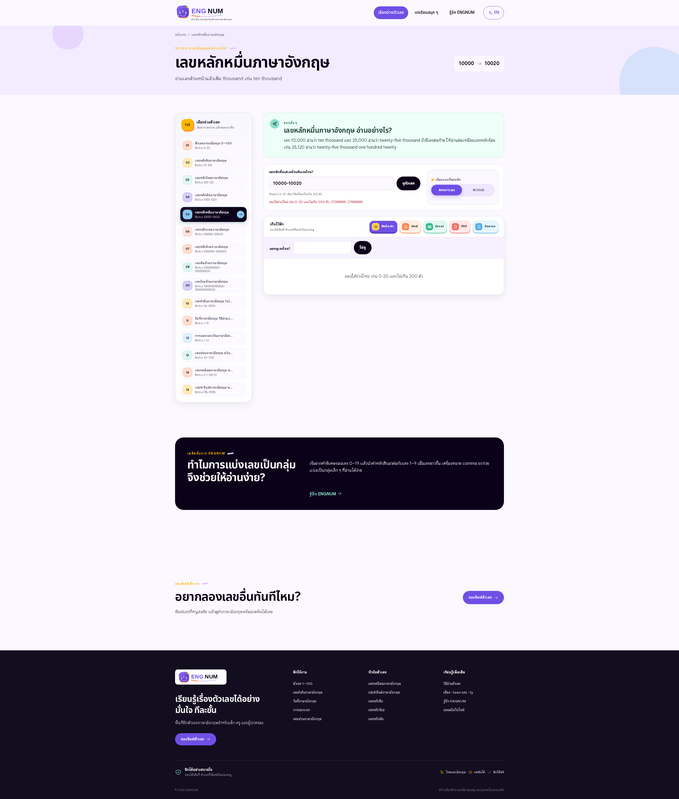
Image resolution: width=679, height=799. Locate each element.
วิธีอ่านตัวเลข (451, 683)
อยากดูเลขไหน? (280, 249)
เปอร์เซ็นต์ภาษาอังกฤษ (384, 692)
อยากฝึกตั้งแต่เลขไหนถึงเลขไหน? (291, 172)
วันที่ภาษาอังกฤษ (304, 701)
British (478, 190)
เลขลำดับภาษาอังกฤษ (308, 692)
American (447, 190)
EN (496, 13)
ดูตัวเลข (408, 183)
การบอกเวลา (301, 710)
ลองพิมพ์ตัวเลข (480, 597)
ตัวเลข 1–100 (302, 683)
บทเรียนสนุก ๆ (426, 13)
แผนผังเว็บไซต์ (453, 710)
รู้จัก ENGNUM (462, 13)
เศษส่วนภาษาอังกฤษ (307, 719)
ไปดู (363, 247)
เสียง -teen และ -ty (458, 692)
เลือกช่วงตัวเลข (391, 13)
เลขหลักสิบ (375, 701)
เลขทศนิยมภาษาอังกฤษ (384, 683)
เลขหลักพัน (376, 719)
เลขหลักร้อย (376, 710)
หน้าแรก (180, 35)
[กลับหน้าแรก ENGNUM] (201, 677)
